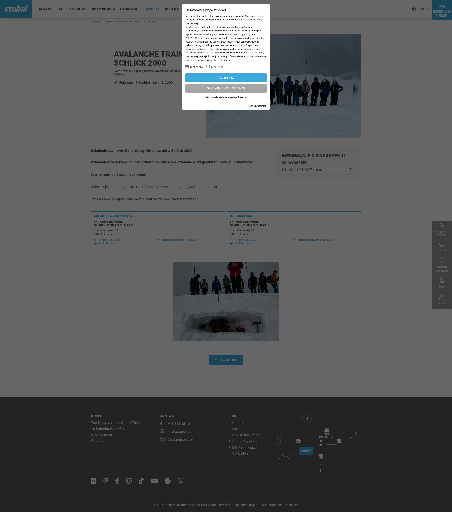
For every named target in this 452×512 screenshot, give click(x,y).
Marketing (217, 67)
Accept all (226, 77)
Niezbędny (196, 67)
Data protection (258, 105)
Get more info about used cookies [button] (224, 97)
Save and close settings (226, 88)
